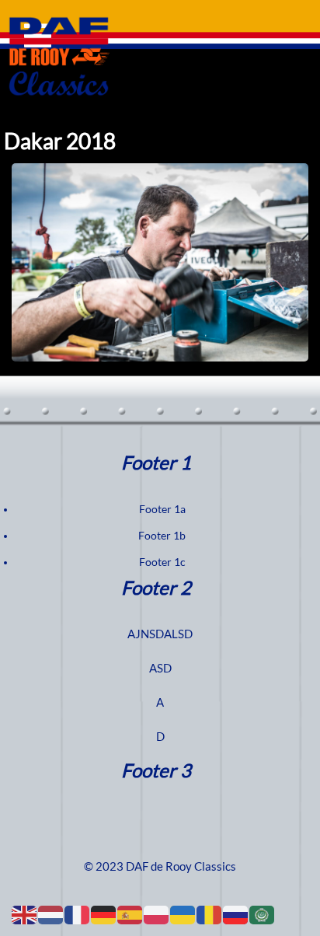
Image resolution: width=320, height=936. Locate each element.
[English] (25, 914)
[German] (104, 914)
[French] (77, 914)
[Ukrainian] (183, 914)
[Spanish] (130, 914)
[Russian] (236, 914)
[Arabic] (262, 914)
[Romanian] (210, 914)
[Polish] (157, 914)
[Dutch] (51, 914)
